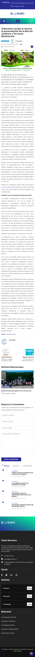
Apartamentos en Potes (7, 633)
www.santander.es (11, 334)
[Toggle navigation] (4, 21)
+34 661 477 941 (9, 556)
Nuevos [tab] (6, 466)
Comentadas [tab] (27, 466)
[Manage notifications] (31, 653)
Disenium (19, 651)
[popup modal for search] (31, 21)
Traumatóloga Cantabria (8, 625)
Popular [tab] (16, 466)
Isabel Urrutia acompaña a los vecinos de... (16, 391)
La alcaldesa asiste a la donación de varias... (20, 483)
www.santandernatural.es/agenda (12, 187)
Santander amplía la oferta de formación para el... (22, 505)
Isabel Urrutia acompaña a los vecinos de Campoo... (22, 473)
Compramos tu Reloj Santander (10, 629)
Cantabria (6, 386)
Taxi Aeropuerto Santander (8, 617)
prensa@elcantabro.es (10, 559)
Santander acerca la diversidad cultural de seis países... (21, 494)
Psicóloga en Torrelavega (8, 621)
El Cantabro (19, 41)
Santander (5, 41)
